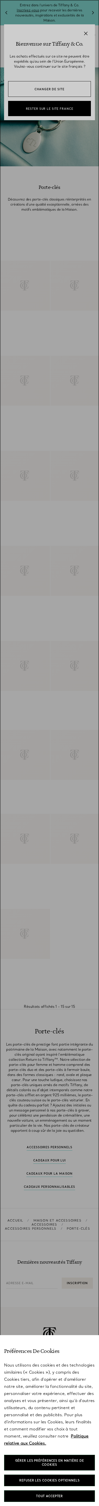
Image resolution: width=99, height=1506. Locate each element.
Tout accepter (49, 1496)
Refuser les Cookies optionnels (49, 1480)
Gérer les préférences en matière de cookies (49, 1462)
